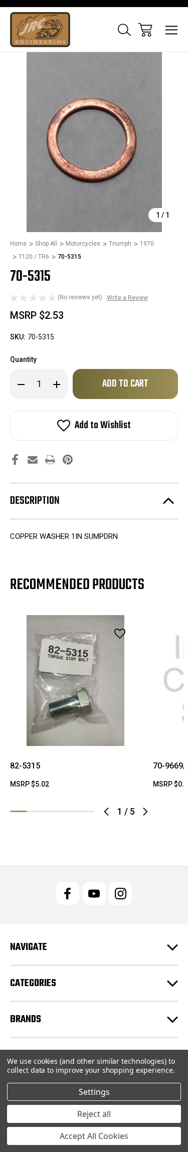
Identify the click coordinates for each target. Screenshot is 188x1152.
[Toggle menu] (171, 30)
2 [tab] (35, 811)
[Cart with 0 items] (145, 30)
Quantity (23, 359)
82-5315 (25, 766)
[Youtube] (94, 893)
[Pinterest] (68, 459)
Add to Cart (75, 733)
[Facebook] (15, 459)
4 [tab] (69, 811)
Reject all (94, 1113)
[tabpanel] (75, 706)
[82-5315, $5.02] (75, 680)
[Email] (33, 459)
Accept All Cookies (94, 1135)
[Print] (50, 459)
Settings (94, 1091)
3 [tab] (52, 811)
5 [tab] (85, 811)
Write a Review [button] (127, 297)
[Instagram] (120, 893)
